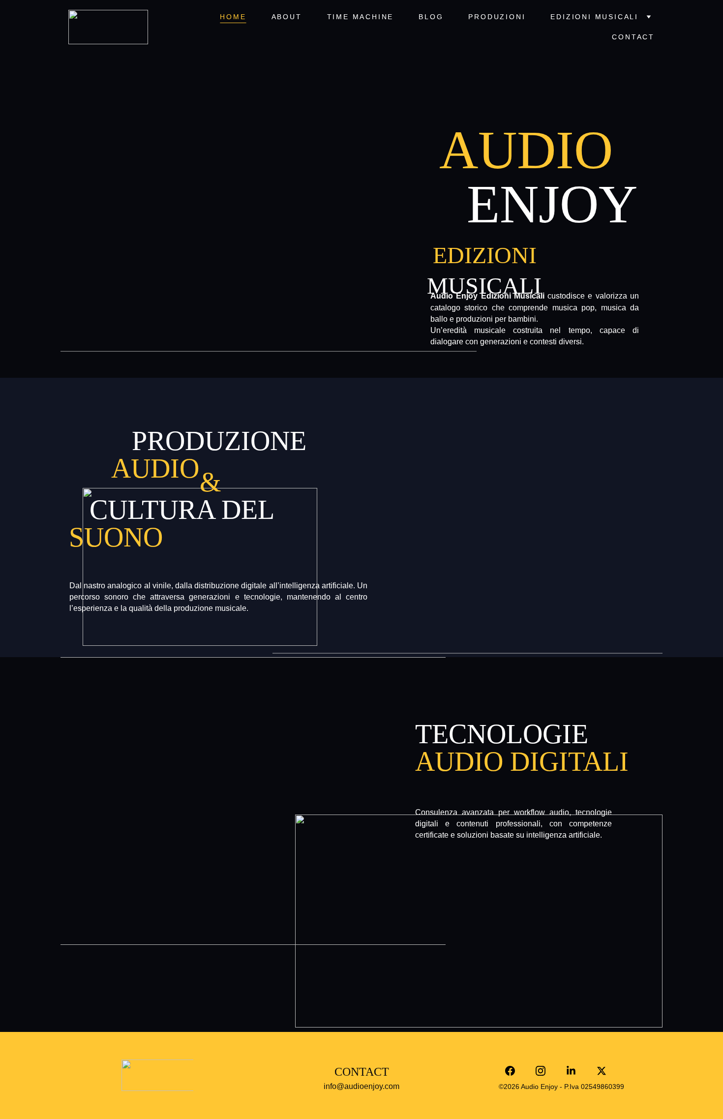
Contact (633, 37)
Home (233, 17)
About (286, 17)
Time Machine (360, 17)
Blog (431, 17)
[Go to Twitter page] (601, 1071)
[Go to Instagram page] (545, 1071)
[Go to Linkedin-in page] (576, 1071)
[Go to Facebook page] (515, 1071)
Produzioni (496, 17)
